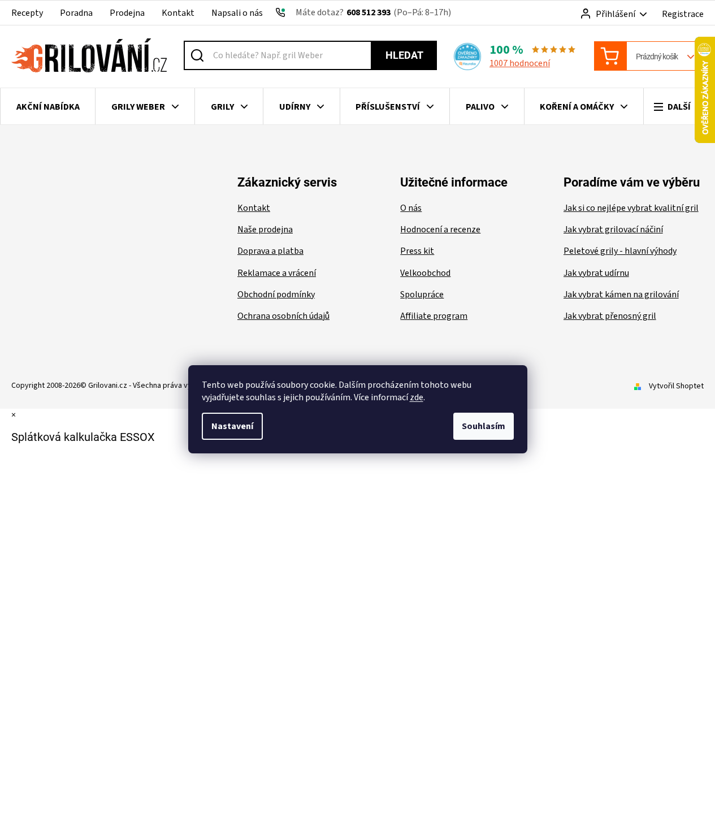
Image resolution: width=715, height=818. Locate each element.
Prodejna (127, 13)
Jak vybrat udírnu (596, 273)
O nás (411, 208)
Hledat (404, 55)
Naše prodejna (265, 229)
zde (416, 397)
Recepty (27, 13)
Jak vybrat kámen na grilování (621, 294)
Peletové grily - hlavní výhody (620, 251)
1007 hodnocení (519, 63)
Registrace (683, 14)
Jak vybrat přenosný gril (610, 316)
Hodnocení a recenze (440, 229)
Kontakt (178, 13)
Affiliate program (433, 316)
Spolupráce (422, 294)
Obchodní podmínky (276, 294)
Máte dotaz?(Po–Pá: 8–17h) (373, 12)
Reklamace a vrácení (276, 273)
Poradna (76, 13)
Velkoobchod (425, 273)
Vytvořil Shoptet (676, 386)
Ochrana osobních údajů (283, 316)
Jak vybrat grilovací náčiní (613, 229)
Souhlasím (483, 426)
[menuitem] (48, 106)
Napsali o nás (237, 13)
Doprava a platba (270, 251)
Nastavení (232, 426)
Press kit (417, 251)
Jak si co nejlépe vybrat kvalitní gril (631, 208)
